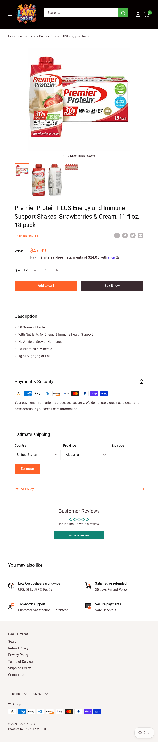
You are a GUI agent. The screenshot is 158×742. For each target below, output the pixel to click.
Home (12, 36)
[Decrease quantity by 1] (34, 270)
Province (69, 445)
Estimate (27, 469)
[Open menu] (10, 14)
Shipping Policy (19, 668)
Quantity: (21, 270)
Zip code (118, 445)
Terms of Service (20, 662)
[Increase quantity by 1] (56, 270)
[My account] (138, 14)
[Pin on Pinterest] (125, 235)
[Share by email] (140, 235)
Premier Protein (27, 235)
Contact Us (16, 675)
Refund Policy (24, 489)
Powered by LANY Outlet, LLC (27, 729)
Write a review (79, 535)
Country (20, 445)
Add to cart (46, 286)
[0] (146, 14)
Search (13, 641)
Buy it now (112, 286)
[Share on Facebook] (117, 235)
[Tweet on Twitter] (133, 235)
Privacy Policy (18, 655)
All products (27, 36)
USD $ (37, 693)
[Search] (123, 12)
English (15, 693)
